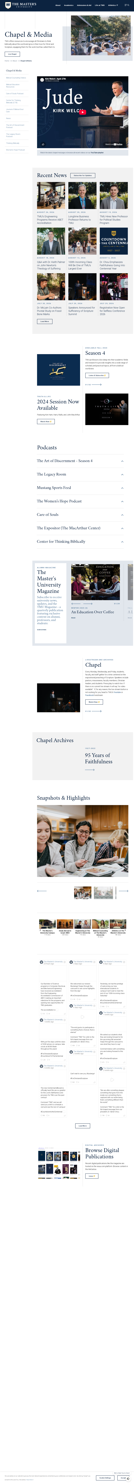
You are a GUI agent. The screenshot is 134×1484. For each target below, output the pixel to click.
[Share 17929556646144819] (95, 1000)
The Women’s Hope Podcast (59, 501)
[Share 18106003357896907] (124, 1063)
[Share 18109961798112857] (95, 1046)
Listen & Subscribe (96, 375)
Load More (45, 321)
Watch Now (45, 422)
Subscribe (41, 630)
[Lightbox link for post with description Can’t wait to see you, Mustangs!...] (83, 1063)
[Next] (97, 385)
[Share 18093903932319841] (124, 1116)
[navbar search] (128, 5)
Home (7, 61)
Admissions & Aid (84, 5)
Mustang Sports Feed (54, 488)
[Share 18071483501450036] (95, 1083)
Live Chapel (12, 54)
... (57, 1010)
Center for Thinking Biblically (61, 542)
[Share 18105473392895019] (65, 1060)
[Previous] (42, 891)
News (8, 118)
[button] (128, 1478)
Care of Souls (47, 515)
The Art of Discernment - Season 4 (64, 461)
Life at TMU (100, 5)
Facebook (89, 695)
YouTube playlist (97, 153)
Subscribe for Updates (83, 175)
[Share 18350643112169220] (124, 1007)
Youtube (117, 692)
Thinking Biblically (12, 143)
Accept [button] (123, 1478)
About (58, 5)
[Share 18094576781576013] (65, 1014)
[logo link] (20, 8)
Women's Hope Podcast (15, 150)
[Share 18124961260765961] (65, 1116)
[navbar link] (125, 5)
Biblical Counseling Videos (16, 78)
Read (73, 618)
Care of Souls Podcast (15, 93)
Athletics (112, 5)
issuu (91, 1176)
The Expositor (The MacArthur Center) (68, 528)
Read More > (30, 1480)
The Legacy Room (51, 474)
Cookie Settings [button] (105, 1478)
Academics (68, 5)
